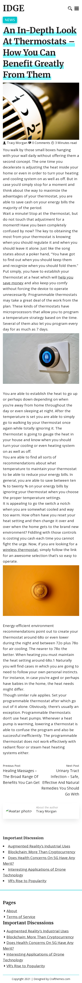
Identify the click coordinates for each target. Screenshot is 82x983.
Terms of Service (20, 916)
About (11, 910)
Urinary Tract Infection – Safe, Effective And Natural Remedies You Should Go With (60, 782)
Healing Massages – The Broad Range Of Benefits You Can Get (21, 776)
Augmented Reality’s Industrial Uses (39, 846)
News (10, 19)
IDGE (13, 8)
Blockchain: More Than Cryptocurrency (41, 851)
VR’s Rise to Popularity (27, 880)
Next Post (72, 765)
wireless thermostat (20, 549)
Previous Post (11, 765)
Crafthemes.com (60, 979)
